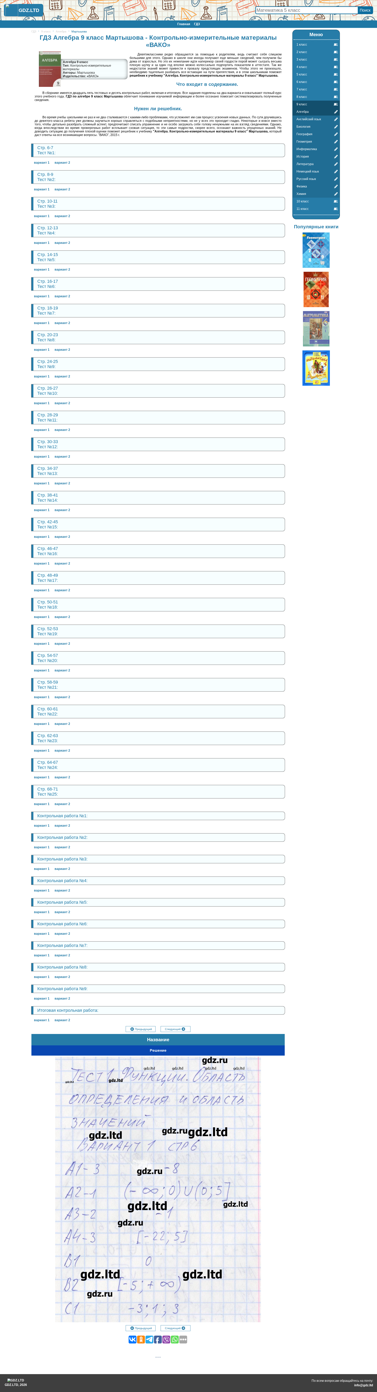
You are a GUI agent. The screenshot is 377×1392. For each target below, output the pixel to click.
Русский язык (306, 179)
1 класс (301, 44)
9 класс (46, 31)
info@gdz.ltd (363, 1385)
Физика (301, 186)
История (302, 156)
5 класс (301, 74)
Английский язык (308, 119)
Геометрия (304, 141)
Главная (183, 24)
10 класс (302, 201)
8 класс (301, 96)
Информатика (306, 149)
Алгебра (61, 31)
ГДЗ (197, 24)
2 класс (301, 52)
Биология (303, 126)
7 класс (301, 89)
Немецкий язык (307, 171)
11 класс (302, 208)
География (304, 134)
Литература (305, 164)
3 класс (301, 59)
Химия (301, 194)
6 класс (301, 82)
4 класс (301, 67)
